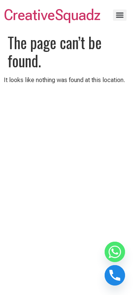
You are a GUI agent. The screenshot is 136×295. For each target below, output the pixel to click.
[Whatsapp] (115, 252)
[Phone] (115, 275)
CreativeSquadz (52, 15)
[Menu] (120, 15)
